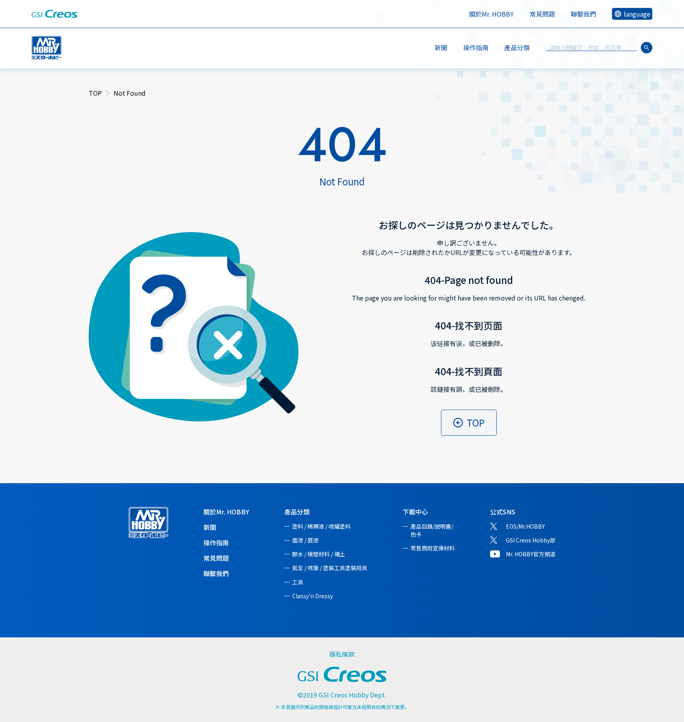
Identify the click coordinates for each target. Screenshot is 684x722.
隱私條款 (342, 654)
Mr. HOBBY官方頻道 (530, 554)
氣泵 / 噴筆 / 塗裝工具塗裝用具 (329, 568)
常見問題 (542, 14)
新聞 (441, 47)
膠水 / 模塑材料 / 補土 (318, 554)
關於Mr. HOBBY (491, 14)
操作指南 (475, 47)
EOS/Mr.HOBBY (525, 526)
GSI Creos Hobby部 (530, 540)
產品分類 (297, 511)
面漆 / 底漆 (305, 540)
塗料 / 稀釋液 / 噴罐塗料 (321, 526)
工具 (297, 582)
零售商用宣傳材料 (432, 548)
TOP (95, 93)
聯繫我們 (583, 14)
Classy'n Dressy (312, 596)
